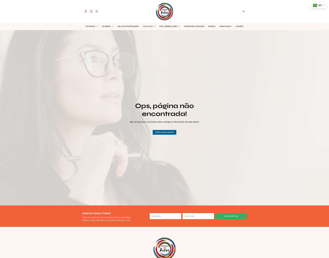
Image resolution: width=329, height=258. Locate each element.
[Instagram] (91, 11)
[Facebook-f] (86, 11)
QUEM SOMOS (225, 26)
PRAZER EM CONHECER (194, 26)
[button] (243, 11)
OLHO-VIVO (148, 26)
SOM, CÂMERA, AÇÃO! (168, 26)
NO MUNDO (90, 26)
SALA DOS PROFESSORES (128, 26)
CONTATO (239, 26)
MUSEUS (211, 26)
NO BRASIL (106, 26)
